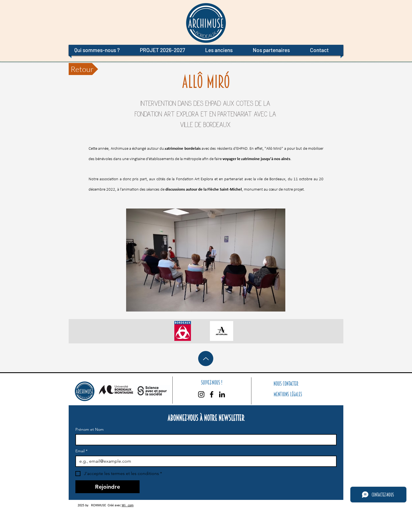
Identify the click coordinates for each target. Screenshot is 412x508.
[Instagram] (201, 394)
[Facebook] (211, 394)
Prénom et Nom (89, 429)
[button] (101, 50)
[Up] (205, 358)
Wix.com (128, 505)
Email (81, 451)
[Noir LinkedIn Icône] (222, 394)
